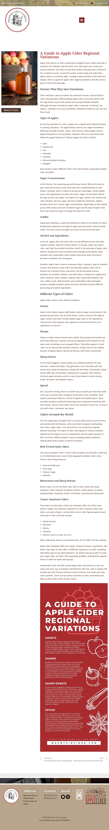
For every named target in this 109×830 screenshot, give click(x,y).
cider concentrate (92, 575)
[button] (81, 20)
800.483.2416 (52, 795)
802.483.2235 (52, 798)
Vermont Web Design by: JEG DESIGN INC (54, 820)
